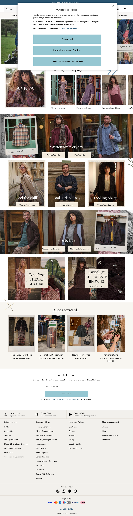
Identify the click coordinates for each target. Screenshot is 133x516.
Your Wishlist (41, 448)
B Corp (71, 440)
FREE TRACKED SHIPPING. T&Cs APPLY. (66, 2)
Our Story (73, 427)
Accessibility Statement (14, 457)
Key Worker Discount (12, 448)
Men (104, 431)
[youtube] (75, 491)
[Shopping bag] (125, 9)
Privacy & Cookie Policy (73, 399)
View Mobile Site (66, 509)
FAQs (6, 427)
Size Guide (8, 452)
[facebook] (58, 491)
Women (105, 427)
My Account (40, 444)
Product (72, 435)
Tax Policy (40, 470)
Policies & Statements (44, 435)
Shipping (7, 435)
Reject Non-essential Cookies (67, 61)
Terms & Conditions (43, 427)
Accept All (67, 39)
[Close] (113, 6)
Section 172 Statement (45, 474)
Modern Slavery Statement (46, 461)
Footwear (106, 440)
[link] (118, 9)
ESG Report (40, 465)
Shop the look (36, 283)
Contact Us (8, 431)
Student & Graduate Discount (16, 444)
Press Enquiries (42, 452)
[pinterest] (69, 491)
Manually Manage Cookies (46, 440)
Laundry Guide (75, 444)
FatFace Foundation (77, 448)
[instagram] (63, 491)
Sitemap (39, 478)
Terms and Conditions (56, 399)
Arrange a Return (11, 440)
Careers (72, 431)
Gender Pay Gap (42, 457)
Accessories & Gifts (110, 435)
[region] (67, 36)
